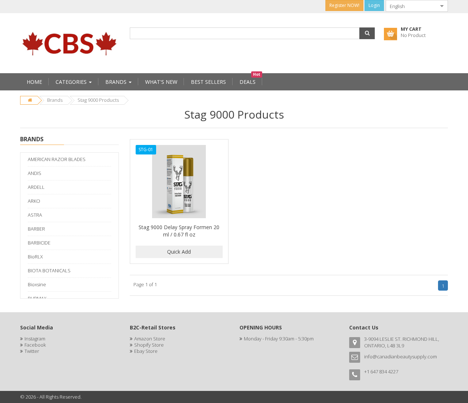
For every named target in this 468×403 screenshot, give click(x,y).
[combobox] (411, 5)
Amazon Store (149, 338)
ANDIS (34, 173)
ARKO (34, 201)
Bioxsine (37, 284)
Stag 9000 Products (98, 100)
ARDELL (36, 187)
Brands (55, 100)
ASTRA (35, 215)
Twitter (31, 351)
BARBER (36, 228)
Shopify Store (149, 345)
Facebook (35, 345)
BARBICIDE (39, 242)
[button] (367, 33)
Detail (179, 143)
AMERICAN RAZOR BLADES (57, 159)
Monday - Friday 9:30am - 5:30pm (279, 338)
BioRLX (35, 256)
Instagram (34, 338)
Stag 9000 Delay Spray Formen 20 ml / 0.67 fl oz (179, 231)
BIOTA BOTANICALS (49, 270)
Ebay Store (146, 351)
